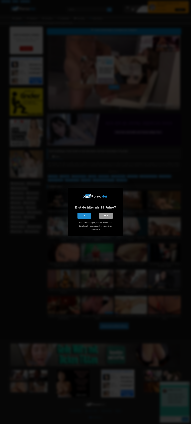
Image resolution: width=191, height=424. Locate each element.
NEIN (106, 216)
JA (84, 216)
